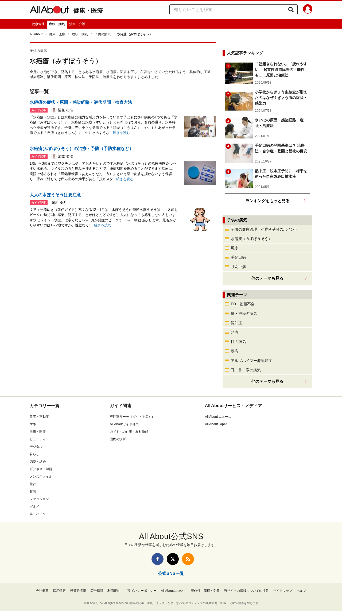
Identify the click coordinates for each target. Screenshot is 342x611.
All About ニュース (218, 417)
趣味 (33, 491)
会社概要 (42, 591)
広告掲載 (96, 591)
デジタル (36, 446)
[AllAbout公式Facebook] (157, 559)
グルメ (34, 506)
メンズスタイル (41, 476)
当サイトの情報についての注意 (246, 591)
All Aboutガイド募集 (124, 424)
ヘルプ (301, 591)
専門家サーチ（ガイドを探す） (132, 417)
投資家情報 (78, 591)
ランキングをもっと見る (268, 200)
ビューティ (38, 439)
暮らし (34, 454)
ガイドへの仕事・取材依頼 (129, 432)
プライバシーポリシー (141, 591)
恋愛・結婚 (38, 461)
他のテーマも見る (267, 381)
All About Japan (216, 424)
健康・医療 (88, 10)
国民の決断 (118, 439)
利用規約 (113, 591)
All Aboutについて (173, 591)
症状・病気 (57, 24)
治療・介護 (77, 24)
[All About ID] (307, 10)
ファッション (39, 499)
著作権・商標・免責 (205, 591)
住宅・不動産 (39, 417)
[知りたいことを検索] (291, 9)
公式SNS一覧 (171, 573)
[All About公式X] (173, 559)
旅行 (33, 484)
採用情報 (59, 591)
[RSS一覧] (188, 559)
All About (36, 34)
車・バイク (38, 514)
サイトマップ (282, 591)
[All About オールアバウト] (49, 11)
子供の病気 (103, 34)
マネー (34, 424)
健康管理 (38, 24)
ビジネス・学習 (41, 469)
